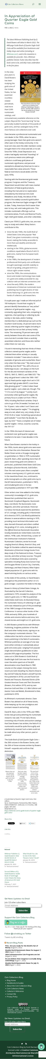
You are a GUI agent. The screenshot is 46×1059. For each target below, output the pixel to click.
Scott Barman (31, 1008)
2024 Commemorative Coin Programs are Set (22, 954)
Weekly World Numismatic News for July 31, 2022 (22, 964)
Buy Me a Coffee (10, 927)
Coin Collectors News (15, 988)
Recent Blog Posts (15, 943)
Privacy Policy (12, 996)
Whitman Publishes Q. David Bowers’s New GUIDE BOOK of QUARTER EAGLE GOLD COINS (12, 858)
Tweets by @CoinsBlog (14, 937)
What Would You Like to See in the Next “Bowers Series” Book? (31, 856)
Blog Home (11, 980)
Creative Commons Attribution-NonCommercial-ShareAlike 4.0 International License (23, 1011)
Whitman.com (12, 54)
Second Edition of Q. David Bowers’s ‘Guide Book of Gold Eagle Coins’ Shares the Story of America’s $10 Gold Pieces (13, 877)
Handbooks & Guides (15, 983)
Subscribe (23, 910)
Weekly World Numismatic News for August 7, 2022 (23, 951)
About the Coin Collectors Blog (19, 986)
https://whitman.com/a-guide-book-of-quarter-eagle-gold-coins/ (23, 812)
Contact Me (11, 994)
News (16, 28)
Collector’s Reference (15, 991)
